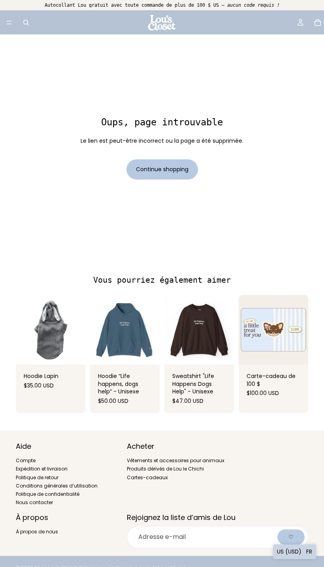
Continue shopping (162, 169)
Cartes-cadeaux (147, 477)
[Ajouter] (296, 352)
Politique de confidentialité (47, 494)
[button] (294, 551)
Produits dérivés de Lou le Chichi (165, 469)
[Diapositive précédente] (24, 329)
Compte (26, 460)
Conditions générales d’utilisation (57, 485)
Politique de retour (37, 477)
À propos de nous (37, 532)
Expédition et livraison (42, 469)
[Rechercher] (26, 22)
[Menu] (9, 22)
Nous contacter (34, 502)
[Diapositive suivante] (76, 329)
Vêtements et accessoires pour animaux (175, 460)
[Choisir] (73, 352)
